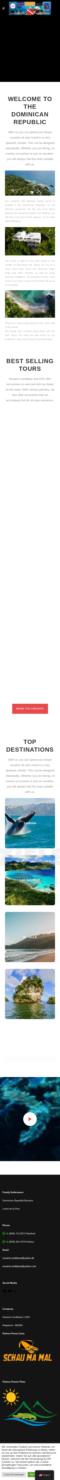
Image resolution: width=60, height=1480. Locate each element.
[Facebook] (4, 1292)
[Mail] (15, 1292)
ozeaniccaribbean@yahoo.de (18, 1258)
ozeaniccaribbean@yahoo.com (19, 1266)
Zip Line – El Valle (23, 473)
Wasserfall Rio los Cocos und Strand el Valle (22, 663)
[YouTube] (10, 1292)
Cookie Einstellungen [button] (14, 1474)
